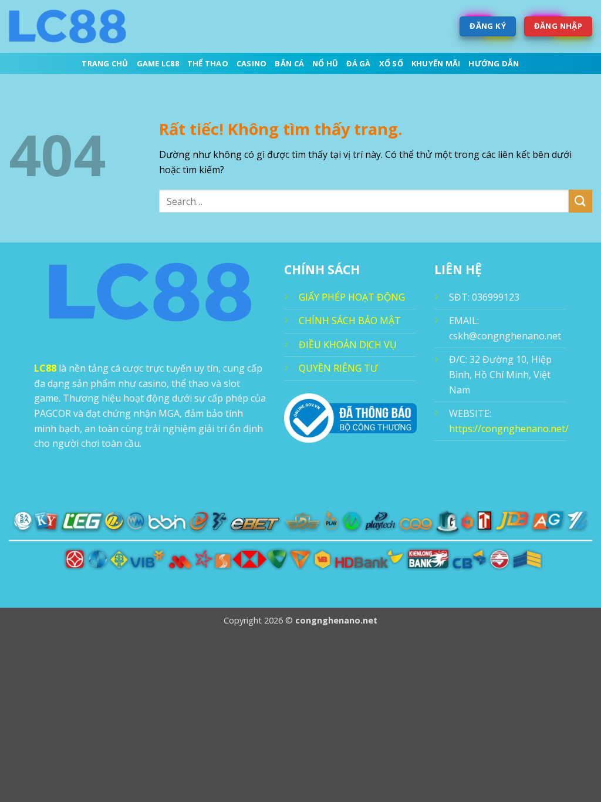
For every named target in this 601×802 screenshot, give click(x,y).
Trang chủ (105, 63)
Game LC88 (158, 63)
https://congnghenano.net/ (509, 428)
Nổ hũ (325, 63)
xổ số (391, 63)
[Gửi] (580, 201)
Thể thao (207, 63)
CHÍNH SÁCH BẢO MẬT (350, 320)
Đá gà (358, 63)
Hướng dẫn (493, 63)
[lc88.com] (67, 26)
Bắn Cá (289, 63)
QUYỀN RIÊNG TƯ (338, 368)
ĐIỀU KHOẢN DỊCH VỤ (348, 344)
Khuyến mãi (436, 63)
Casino (252, 63)
